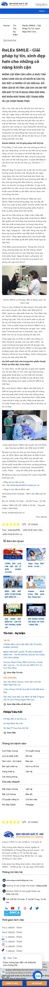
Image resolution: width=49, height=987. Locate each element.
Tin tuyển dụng (33, 751)
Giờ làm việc (31, 799)
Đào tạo (29, 761)
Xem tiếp (11, 732)
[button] (42, 11)
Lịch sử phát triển (10, 756)
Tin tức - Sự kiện (14, 633)
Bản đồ (29, 794)
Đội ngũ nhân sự (9, 766)
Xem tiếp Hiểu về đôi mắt (19, 704)
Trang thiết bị (8, 771)
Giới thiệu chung (10, 751)
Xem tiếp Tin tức (15, 672)
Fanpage (30, 804)
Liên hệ (29, 771)
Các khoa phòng (9, 777)
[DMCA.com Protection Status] (12, 913)
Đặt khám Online (10, 789)
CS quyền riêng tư (10, 799)
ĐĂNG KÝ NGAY (12, 983)
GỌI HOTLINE (37, 983)
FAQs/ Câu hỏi (12, 711)
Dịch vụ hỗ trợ (32, 766)
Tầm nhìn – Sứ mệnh (12, 761)
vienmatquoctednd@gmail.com (19, 880)
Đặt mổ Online (9, 794)
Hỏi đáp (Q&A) (9, 804)
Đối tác (29, 756)
